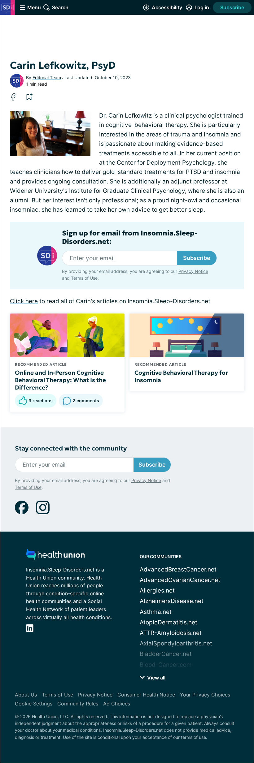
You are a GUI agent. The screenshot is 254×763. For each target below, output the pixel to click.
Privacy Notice (193, 271)
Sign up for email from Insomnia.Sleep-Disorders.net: (129, 237)
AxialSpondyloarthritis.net (176, 643)
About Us (26, 695)
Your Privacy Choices (205, 695)
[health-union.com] (55, 556)
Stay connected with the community (71, 448)
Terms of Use (84, 278)
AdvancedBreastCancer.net (178, 569)
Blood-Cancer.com (166, 664)
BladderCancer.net (166, 653)
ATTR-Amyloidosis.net (171, 632)
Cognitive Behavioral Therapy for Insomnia (181, 376)
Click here (24, 301)
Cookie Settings (33, 703)
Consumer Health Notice (146, 695)
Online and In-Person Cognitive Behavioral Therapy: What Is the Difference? (60, 380)
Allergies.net (157, 590)
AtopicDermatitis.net (168, 622)
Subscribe (232, 7)
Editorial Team (47, 77)
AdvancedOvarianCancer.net (180, 580)
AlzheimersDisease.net (172, 601)
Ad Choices (116, 703)
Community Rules (77, 703)
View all (155, 678)
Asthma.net (156, 611)
